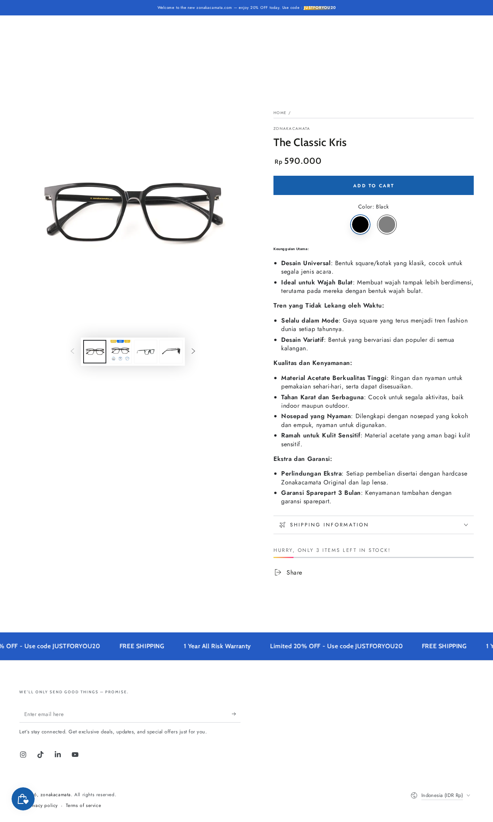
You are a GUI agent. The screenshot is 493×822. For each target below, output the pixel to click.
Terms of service (83, 805)
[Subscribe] (236, 713)
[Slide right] (193, 351)
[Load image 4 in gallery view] (171, 351)
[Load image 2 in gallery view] (120, 351)
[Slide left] (72, 351)
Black (360, 224)
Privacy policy (42, 805)
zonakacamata (291, 128)
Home (280, 113)
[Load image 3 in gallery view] (145, 351)
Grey (387, 224)
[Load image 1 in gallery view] (94, 351)
